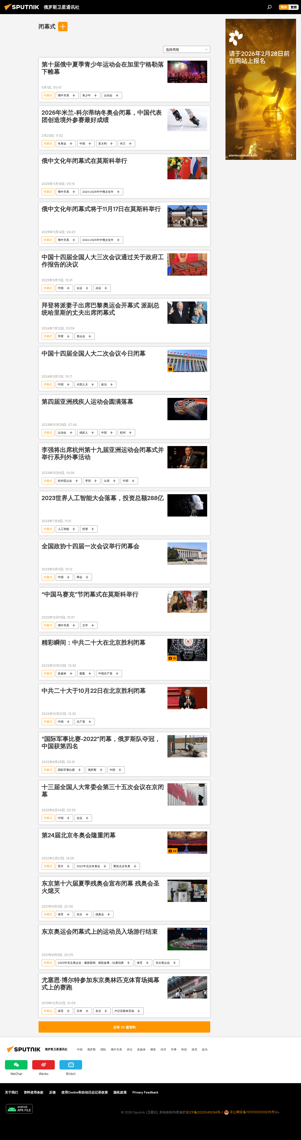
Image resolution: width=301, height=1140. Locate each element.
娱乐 (205, 1049)
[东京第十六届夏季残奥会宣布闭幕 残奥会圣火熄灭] (187, 891)
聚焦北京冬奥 (121, 866)
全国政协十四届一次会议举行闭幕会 (90, 546)
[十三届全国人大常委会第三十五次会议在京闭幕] (187, 794)
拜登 (60, 336)
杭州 (123, 432)
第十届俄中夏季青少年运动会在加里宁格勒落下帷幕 (103, 68)
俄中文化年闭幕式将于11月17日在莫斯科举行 (101, 209)
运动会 (108, 95)
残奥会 (99, 914)
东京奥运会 (163, 962)
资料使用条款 (34, 1092)
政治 (104, 384)
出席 (107, 480)
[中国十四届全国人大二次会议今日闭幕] (187, 361)
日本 (79, 1011)
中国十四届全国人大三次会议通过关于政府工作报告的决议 (103, 260)
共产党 (81, 721)
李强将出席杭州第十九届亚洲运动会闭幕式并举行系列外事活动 (103, 453)
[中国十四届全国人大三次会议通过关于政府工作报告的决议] (187, 264)
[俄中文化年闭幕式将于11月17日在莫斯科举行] (187, 216)
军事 (174, 1049)
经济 (163, 1049)
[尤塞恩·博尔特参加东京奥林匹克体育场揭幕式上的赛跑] (187, 987)
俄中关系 (63, 95)
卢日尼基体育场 (124, 1011)
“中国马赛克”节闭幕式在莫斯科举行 (90, 594)
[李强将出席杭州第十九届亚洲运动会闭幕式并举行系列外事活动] (187, 457)
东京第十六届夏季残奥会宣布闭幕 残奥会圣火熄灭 (100, 887)
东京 (79, 914)
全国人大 (82, 384)
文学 (85, 625)
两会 (79, 577)
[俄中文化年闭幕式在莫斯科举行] (187, 168)
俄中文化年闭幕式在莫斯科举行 (84, 161)
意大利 (102, 143)
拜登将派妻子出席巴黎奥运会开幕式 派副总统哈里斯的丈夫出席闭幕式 (100, 309)
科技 (184, 1049)
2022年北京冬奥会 (88, 866)
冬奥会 (62, 143)
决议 (98, 288)
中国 (82, 143)
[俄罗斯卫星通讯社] (23, 11)
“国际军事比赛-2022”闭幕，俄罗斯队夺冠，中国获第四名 (101, 742)
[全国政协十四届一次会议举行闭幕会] (187, 553)
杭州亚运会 (65, 480)
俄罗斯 (92, 770)
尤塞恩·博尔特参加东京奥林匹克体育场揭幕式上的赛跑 (100, 983)
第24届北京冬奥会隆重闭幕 (79, 835)
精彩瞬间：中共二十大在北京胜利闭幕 (94, 642)
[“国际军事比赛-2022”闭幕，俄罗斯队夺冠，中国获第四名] (187, 746)
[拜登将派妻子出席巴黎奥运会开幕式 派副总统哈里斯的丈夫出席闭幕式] (187, 313)
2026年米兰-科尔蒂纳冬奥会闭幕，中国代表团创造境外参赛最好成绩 (102, 116)
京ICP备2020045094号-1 (204, 1112)
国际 (103, 1049)
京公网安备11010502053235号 (252, 1112)
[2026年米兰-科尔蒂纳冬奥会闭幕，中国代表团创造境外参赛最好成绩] (187, 120)
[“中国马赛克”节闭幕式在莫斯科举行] (187, 602)
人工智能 (63, 529)
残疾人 (83, 432)
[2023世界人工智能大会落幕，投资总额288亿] (187, 505)
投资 (85, 529)
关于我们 (11, 1092)
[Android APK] (19, 1109)
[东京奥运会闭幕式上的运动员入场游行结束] (187, 939)
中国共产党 (105, 673)
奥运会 (81, 336)
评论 (129, 1049)
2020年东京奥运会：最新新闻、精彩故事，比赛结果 (91, 962)
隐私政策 (120, 1092)
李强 (88, 480)
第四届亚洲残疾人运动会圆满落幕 (87, 401)
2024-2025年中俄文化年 (98, 191)
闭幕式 (47, 26)
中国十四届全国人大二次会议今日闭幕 (94, 353)
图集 (82, 673)
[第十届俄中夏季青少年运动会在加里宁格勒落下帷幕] (187, 72)
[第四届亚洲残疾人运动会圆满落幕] (187, 409)
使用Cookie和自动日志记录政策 (84, 1092)
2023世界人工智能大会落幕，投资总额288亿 (103, 498)
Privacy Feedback (145, 1092)
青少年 (86, 95)
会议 (79, 288)
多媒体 (62, 673)
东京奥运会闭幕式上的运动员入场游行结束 (100, 931)
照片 (60, 866)
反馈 (52, 1092)
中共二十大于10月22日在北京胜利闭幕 (94, 690)
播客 (153, 1049)
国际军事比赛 (66, 770)
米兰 (123, 143)
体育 (60, 914)
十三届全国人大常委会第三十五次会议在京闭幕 (103, 790)
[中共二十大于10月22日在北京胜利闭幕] (187, 698)
